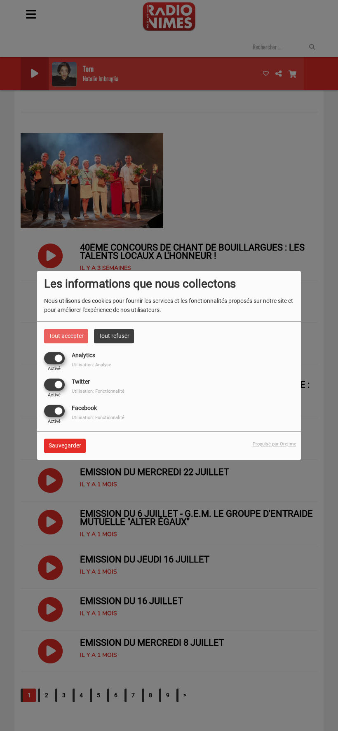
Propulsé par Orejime (274, 444)
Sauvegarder (65, 446)
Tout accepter (66, 336)
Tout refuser (114, 336)
